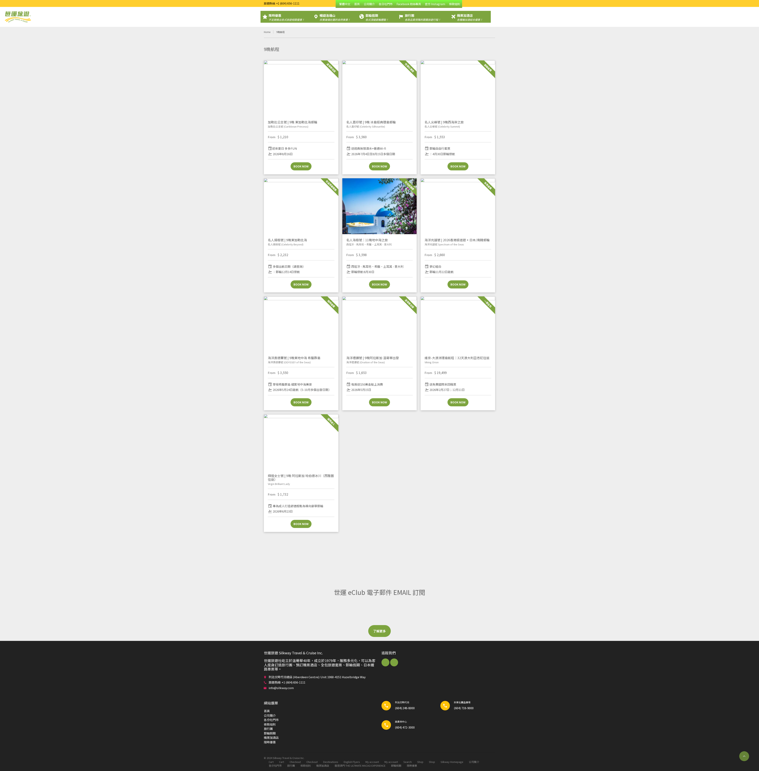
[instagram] (394, 662)
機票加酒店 (271, 737)
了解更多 (379, 631)
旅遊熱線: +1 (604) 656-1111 (281, 3)
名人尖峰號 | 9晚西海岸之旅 (444, 122)
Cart (271, 762)
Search (407, 762)
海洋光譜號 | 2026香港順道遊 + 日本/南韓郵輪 (457, 240)
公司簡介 (369, 4)
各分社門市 (386, 4)
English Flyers (352, 762)
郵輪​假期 (270, 733)
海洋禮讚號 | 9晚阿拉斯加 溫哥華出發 (372, 357)
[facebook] (385, 662)
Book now (301, 166)
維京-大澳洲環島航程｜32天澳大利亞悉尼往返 (457, 357)
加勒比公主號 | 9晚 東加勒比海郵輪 (292, 122)
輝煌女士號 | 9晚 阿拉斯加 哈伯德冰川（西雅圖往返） (301, 477)
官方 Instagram (435, 4)
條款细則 (454, 4)
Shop (420, 762)
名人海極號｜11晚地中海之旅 (367, 240)
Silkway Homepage (452, 762)
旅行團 (268, 729)
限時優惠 (270, 742)
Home (267, 32)
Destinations (330, 762)
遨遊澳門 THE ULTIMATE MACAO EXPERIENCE (360, 765)
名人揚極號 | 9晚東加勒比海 (287, 240)
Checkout (295, 762)
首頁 (357, 4)
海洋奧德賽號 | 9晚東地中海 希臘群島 (294, 357)
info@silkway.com (281, 688)
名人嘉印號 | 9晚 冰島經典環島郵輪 (371, 122)
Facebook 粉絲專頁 (408, 4)
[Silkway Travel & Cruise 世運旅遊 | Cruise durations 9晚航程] (18, 17)
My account (372, 762)
